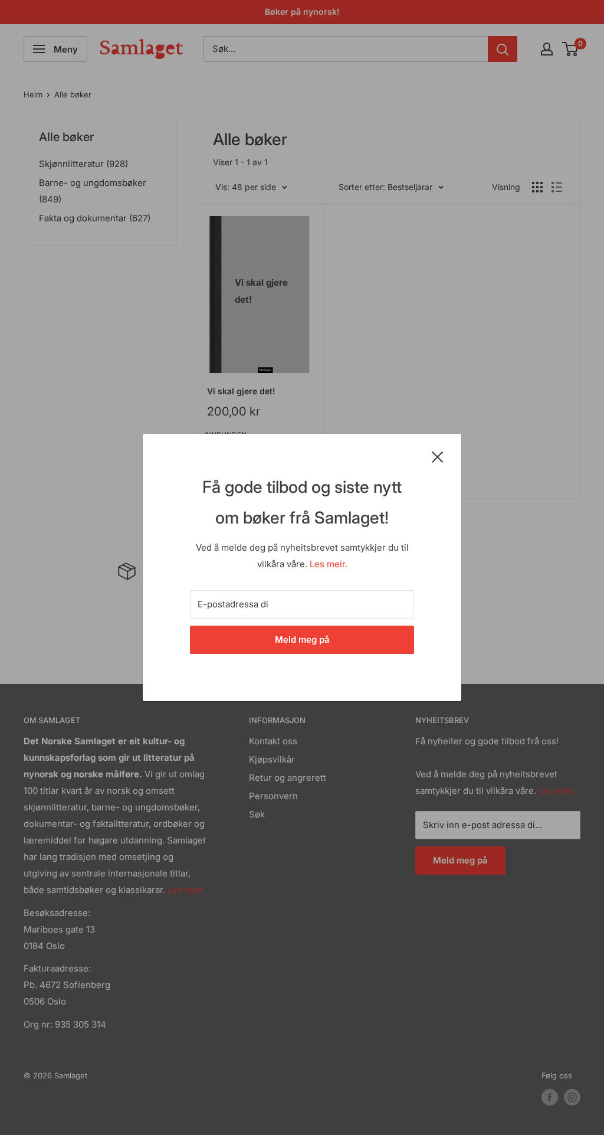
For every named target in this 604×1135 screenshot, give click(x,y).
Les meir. (328, 564)
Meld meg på (302, 639)
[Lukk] (438, 456)
